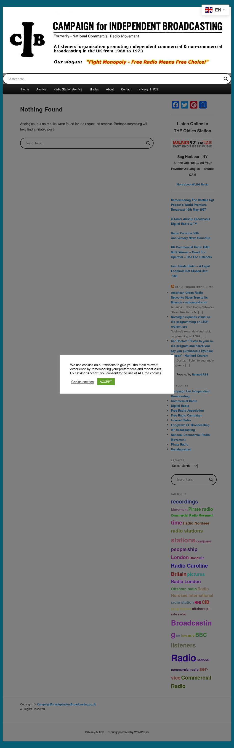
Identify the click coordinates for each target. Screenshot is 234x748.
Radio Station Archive (67, 89)
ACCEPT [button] (106, 381)
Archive (41, 89)
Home (25, 89)
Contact (126, 89)
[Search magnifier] (226, 79)
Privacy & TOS (148, 89)
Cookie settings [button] (82, 382)
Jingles (94, 89)
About (110, 89)
